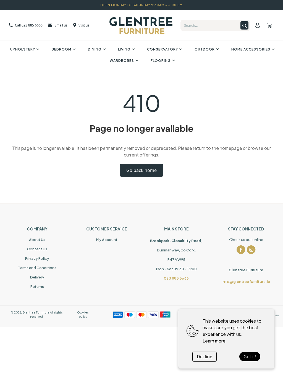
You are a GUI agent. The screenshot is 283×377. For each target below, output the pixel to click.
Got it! (249, 357)
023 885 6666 (176, 278)
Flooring (161, 61)
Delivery (37, 277)
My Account (106, 239)
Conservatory (162, 49)
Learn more (214, 341)
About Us (37, 239)
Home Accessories (250, 49)
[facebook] (241, 249)
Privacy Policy (37, 258)
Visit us (83, 25)
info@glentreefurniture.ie (246, 281)
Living (124, 49)
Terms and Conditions (37, 268)
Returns (37, 286)
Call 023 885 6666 (29, 25)
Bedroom (61, 49)
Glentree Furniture (35, 312)
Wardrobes (122, 61)
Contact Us (37, 249)
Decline (204, 357)
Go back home (141, 170)
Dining (94, 49)
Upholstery (22, 49)
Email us (60, 25)
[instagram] (251, 249)
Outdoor (205, 49)
